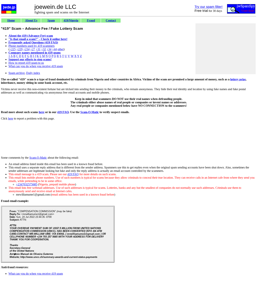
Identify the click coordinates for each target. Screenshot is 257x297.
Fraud (91, 20)
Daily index (33, 73)
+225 (12, 49)
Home (11, 20)
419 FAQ (63, 112)
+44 (54, 49)
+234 (26, 49)
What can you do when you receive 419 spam (35, 66)
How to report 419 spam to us (26, 62)
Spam (51, 20)
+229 (19, 49)
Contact (111, 20)
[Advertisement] (225, 48)
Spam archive (16, 73)
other (61, 49)
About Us (31, 20)
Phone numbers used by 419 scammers (31, 45)
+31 (38, 49)
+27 (32, 49)
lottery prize (238, 79)
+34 (49, 49)
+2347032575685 (26, 184)
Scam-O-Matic (89, 112)
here (41, 112)
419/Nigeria (71, 20)
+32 (43, 49)
